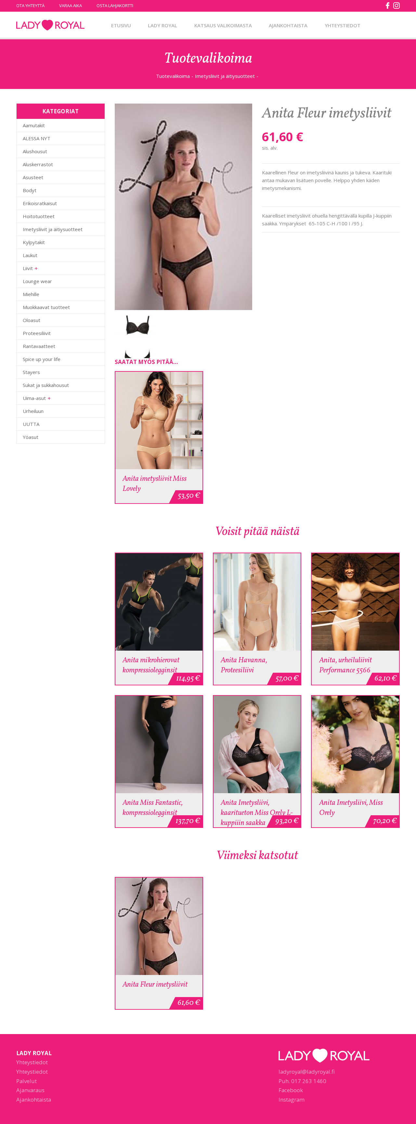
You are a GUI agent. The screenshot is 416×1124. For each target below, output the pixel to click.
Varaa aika (70, 5)
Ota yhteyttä (30, 5)
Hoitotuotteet (39, 216)
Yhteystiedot (342, 25)
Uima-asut (34, 398)
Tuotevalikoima (173, 76)
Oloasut (31, 320)
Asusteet (33, 177)
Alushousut (35, 151)
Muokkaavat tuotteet (46, 307)
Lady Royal (50, 25)
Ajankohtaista (288, 25)
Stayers (31, 372)
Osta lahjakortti (115, 5)
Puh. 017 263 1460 (302, 1081)
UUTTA (31, 424)
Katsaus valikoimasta (223, 25)
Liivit (28, 268)
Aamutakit (34, 125)
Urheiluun (33, 411)
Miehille (31, 294)
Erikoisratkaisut (40, 203)
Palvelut (26, 1081)
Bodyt (29, 190)
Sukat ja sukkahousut (46, 385)
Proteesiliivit (37, 333)
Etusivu (121, 25)
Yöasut (30, 437)
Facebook (291, 1090)
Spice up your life (41, 359)
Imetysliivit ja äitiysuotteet (225, 76)
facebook (387, 5)
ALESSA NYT (36, 138)
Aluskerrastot (38, 164)
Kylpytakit (34, 242)
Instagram (292, 1099)
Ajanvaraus (30, 1090)
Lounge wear (37, 281)
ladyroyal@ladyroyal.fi (307, 1071)
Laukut (30, 255)
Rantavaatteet (39, 346)
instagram (396, 5)
